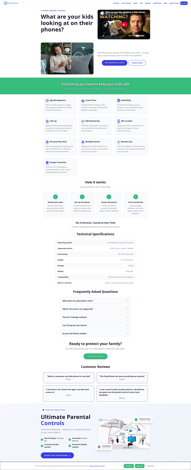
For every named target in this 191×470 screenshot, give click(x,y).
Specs (135, 3)
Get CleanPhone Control (114, 63)
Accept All (129, 466)
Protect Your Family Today (56, 455)
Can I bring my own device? (75, 325)
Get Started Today (96, 356)
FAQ (141, 3)
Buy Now (184, 3)
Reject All (140, 466)
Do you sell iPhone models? (75, 333)
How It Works (126, 3)
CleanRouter (157, 3)
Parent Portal (173, 3)
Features (116, 3)
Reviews (148, 3)
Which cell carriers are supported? (78, 309)
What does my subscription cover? (78, 301)
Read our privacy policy (97, 466)
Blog (165, 3)
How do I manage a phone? (75, 317)
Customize (150, 466)
